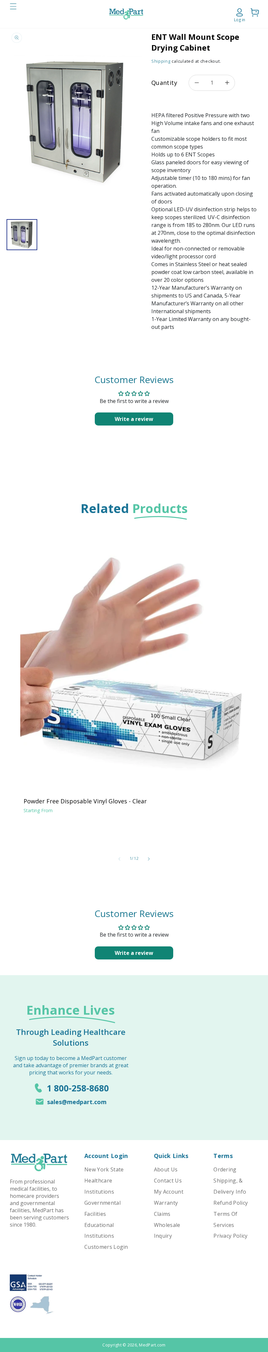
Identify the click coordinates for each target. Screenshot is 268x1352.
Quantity (164, 83)
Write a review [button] (134, 419)
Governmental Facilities (102, 1208)
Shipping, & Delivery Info (229, 1186)
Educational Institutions (99, 1230)
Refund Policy (230, 1202)
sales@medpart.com (77, 1102)
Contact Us (168, 1180)
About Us (166, 1169)
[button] (13, 14)
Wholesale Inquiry (167, 1230)
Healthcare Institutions (99, 1186)
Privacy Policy (230, 1235)
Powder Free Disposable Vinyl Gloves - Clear (85, 801)
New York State (104, 1169)
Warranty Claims (166, 1208)
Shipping (161, 61)
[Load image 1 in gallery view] (22, 234)
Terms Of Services (225, 1219)
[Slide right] (149, 859)
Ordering (225, 1169)
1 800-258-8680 (78, 1088)
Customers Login (106, 1246)
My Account (168, 1191)
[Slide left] (119, 859)
